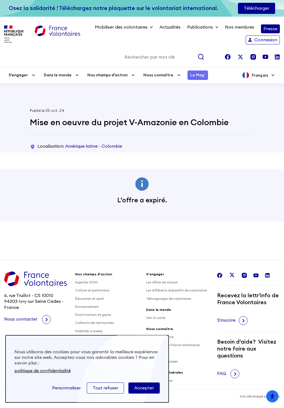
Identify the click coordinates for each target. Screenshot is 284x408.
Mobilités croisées (88, 331)
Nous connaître (158, 75)
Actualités (170, 27)
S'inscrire (226, 320)
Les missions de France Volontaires (173, 345)
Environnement (87, 306)
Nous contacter (21, 319)
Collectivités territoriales (94, 322)
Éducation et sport (89, 298)
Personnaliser (66, 388)
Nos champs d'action (107, 75)
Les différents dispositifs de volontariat (176, 290)
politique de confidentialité (42, 371)
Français (260, 75)
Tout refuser (105, 388)
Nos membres (239, 27)
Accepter (144, 388)
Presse (270, 29)
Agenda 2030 (86, 282)
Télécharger (256, 8)
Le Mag (197, 75)
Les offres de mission (162, 282)
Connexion (265, 40)
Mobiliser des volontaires (121, 27)
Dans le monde (58, 75)
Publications (200, 27)
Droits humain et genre (93, 314)
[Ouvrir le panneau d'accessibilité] (272, 396)
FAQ (222, 373)
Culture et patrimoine (92, 290)
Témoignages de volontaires (168, 298)
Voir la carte (155, 317)
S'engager (18, 75)
